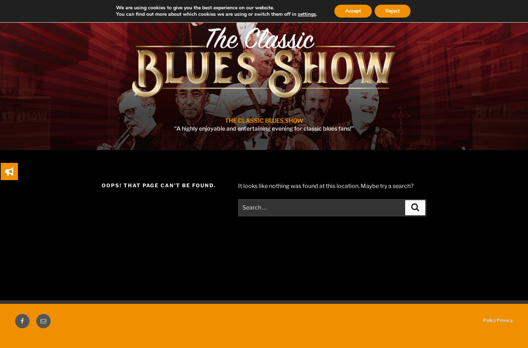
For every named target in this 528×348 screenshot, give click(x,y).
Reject (392, 11)
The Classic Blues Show (264, 120)
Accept (353, 11)
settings (307, 14)
